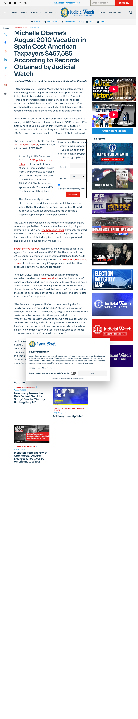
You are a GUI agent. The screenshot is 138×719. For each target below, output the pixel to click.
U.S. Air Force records (26, 144)
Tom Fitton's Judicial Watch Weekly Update (69, 409)
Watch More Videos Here (114, 131)
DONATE (37, 22)
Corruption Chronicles (25, 387)
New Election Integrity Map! (67, 3)
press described (49, 278)
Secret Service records (26, 248)
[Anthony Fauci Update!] (70, 396)
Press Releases (21, 28)
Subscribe (124, 3)
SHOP (91, 22)
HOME (102, 22)
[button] (4, 12)
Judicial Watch (71, 189)
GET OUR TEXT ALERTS (73, 22)
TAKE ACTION (52, 22)
